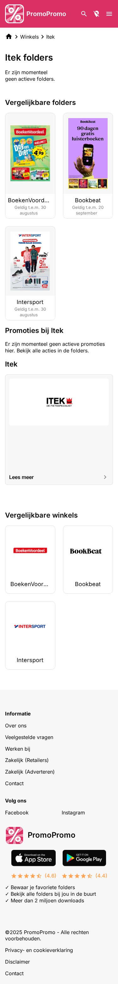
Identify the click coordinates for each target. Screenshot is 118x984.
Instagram (73, 812)
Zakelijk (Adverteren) (30, 772)
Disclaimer (17, 962)
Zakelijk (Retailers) (27, 760)
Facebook (17, 812)
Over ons (15, 725)
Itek (50, 37)
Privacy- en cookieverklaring (39, 950)
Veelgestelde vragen (29, 737)
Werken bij (17, 749)
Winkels (29, 37)
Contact (14, 783)
